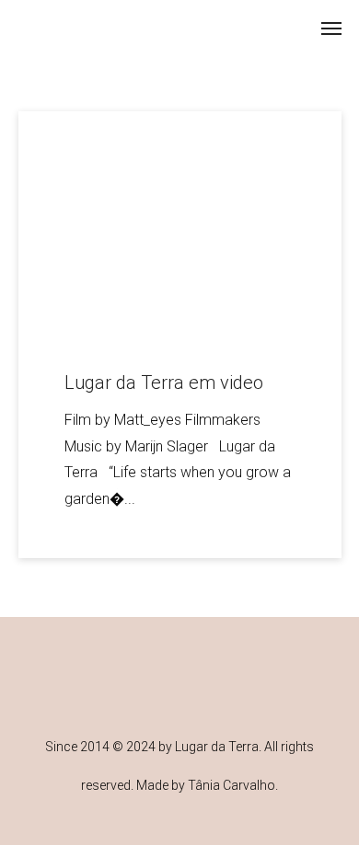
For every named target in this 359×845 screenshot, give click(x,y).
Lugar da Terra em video (163, 382)
